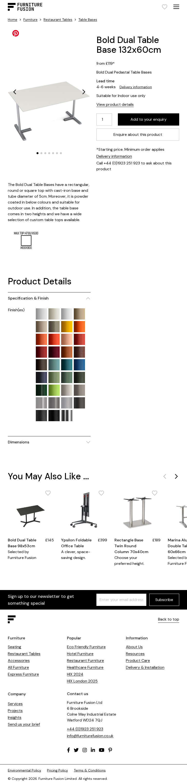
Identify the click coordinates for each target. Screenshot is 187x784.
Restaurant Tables (58, 19)
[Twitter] (76, 750)
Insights (14, 717)
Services (15, 703)
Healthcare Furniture (85, 667)
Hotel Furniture (80, 653)
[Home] (25, 7)
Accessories (19, 660)
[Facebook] (68, 750)
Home (12, 19)
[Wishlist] (165, 7)
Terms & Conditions (90, 770)
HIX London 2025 (82, 681)
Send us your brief (24, 724)
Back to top (168, 619)
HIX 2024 (75, 674)
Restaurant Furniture (85, 660)
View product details (115, 104)
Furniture (30, 19)
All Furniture (18, 667)
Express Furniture (23, 674)
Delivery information (136, 87)
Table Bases (87, 19)
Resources (135, 653)
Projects (15, 710)
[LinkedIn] (93, 750)
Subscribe (164, 599)
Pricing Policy (57, 770)
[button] (15, 92)
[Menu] (176, 7)
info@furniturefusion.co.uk (90, 735)
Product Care (138, 660)
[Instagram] (85, 750)
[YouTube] (101, 750)
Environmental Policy (24, 770)
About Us (134, 646)
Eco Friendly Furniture (86, 646)
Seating (14, 646)
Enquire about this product (137, 134)
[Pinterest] (110, 750)
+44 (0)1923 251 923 (85, 728)
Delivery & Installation (145, 667)
